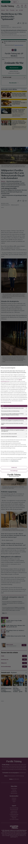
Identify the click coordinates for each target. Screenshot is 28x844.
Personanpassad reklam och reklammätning (10, 411)
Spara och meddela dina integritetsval (9, 436)
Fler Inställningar (14, 470)
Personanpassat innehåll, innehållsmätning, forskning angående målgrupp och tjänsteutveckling (12, 414)
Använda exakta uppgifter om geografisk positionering (12, 420)
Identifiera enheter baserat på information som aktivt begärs (12, 424)
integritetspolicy (14, 461)
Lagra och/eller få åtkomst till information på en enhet (12, 408)
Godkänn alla (14, 467)
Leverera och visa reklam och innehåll (9, 433)
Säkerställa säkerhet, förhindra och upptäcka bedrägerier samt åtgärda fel (12, 430)
